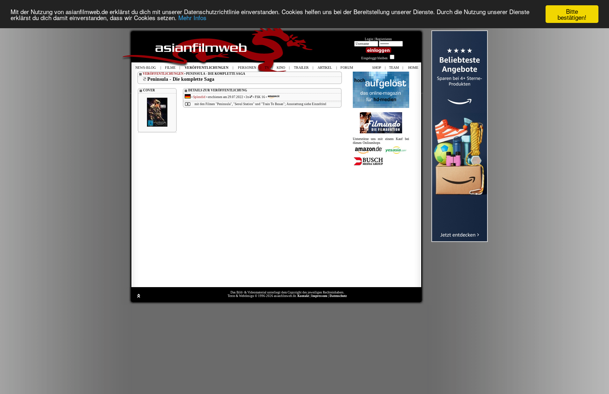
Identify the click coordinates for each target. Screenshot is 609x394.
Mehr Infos (192, 17)
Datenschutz (338, 296)
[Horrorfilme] (381, 132)
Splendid (199, 97)
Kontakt (303, 296)
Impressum (319, 296)
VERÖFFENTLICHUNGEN (163, 73)
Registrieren (383, 39)
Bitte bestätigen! (572, 14)
